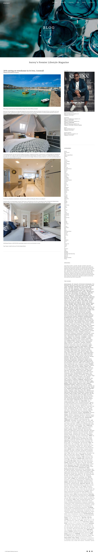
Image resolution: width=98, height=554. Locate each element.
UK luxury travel (84, 524)
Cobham (70, 337)
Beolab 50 (76, 307)
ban (87, 302)
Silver (92, 483)
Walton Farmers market (87, 528)
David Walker (81, 347)
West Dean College (75, 532)
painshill (69, 449)
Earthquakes (66, 187)
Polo (69, 459)
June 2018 (81, 268)
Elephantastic (66, 358)
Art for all (71, 299)
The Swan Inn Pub (74, 515)
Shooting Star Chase (87, 482)
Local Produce (72, 422)
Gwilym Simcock (84, 385)
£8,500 (79, 540)
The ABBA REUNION (69, 500)
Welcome (54, 2)
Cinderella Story (79, 333)
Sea (76, 478)
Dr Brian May (79, 352)
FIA (67, 369)
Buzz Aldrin (71, 321)
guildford (66, 383)
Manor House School (87, 429)
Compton (89, 337)
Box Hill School (82, 312)
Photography (78, 455)
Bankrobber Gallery (72, 303)
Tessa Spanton (90, 498)
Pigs (65, 457)
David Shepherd (84, 346)
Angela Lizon (71, 295)
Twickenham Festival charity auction (76, 524)
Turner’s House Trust (71, 523)
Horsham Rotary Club (68, 397)
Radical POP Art (70, 463)
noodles (81, 443)
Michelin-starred (66, 435)
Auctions (79, 300)
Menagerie (70, 434)
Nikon (73, 443)
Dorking (65, 352)
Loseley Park (66, 213)
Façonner (81, 365)
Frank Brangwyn (86, 373)
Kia (69, 412)
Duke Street (77, 355)
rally (74, 463)
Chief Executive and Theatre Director (71, 329)
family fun (92, 365)
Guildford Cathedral (72, 383)
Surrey (65, 241)
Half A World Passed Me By (73, 387)
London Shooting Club (86, 424)
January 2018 (74, 269)
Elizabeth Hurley (81, 358)
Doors (91, 351)
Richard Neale (81, 466)
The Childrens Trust (69, 504)
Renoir (88, 463)
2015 (69, 289)
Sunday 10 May (84, 492)
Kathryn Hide (90, 409)
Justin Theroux (67, 409)
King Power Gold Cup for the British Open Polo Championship (80, 413)
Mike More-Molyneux (84, 435)
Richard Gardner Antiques (72, 466)
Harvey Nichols (71, 389)
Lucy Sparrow (89, 426)
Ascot (92, 299)
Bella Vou (71, 307)
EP (72, 284)
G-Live (81, 375)
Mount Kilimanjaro (79, 437)
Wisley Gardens (67, 537)
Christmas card (87, 331)
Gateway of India (74, 376)
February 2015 (78, 277)
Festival (78, 367)
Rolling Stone (73, 470)
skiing (81, 486)
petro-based (77, 454)
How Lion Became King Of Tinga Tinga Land (75, 398)
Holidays (65, 202)
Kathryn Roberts (67, 411)
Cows (83, 341)
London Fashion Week (71, 424)
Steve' (67, 490)
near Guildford (82, 441)
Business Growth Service (79, 320)
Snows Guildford (72, 487)
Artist (79, 299)
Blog (78, 2)
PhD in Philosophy (88, 454)
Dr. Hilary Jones (67, 353)
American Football (74, 294)
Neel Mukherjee (87, 441)
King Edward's (86, 412)
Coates (65, 337)
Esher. (83, 362)
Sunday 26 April (89, 492)
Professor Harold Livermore (88, 461)
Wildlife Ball (89, 535)
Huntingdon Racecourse (78, 399)
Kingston (66, 415)
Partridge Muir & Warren (79, 449)
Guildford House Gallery (81, 383)
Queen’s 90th (84, 462)
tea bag (74, 498)
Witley (73, 537)
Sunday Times (66, 494)
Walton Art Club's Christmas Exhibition (78, 528)
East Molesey (72, 356)
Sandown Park (88, 475)
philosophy (66, 455)
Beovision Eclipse (82, 307)
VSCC (65, 528)
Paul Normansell (90, 450)
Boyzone (66, 313)
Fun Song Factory (89, 374)
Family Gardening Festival (69, 366)
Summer (87, 491)
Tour (91, 519)
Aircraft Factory (67, 292)
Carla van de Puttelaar (68, 322)
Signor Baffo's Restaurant (75, 483)
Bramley (70, 313)
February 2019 (67, 267)
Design (65, 183)
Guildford (65, 197)
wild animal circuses (84, 535)
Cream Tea (70, 343)
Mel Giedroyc (86, 433)
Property (71, 2)
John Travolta (86, 407)
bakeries (84, 302)
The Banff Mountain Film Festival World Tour (74, 502)
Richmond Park (82, 467)
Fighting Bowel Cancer (80, 369)
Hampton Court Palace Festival (74, 388)
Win (66, 536)
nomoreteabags (76, 443)
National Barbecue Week (84, 438)
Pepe (69, 453)
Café (75, 321)
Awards (65, 162)
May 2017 (88, 270)
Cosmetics (66, 181)
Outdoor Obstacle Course (71, 447)
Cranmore (83, 342)
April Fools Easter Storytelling (77, 298)
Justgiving (90, 408)
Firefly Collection (73, 370)
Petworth (82, 454)
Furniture (70, 375)
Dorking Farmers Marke (72, 352)
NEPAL (69, 442)
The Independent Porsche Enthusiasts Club (79, 508)
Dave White (66, 346)
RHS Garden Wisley (84, 465)
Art (64, 157)
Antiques (65, 156)
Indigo (89, 401)
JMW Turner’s (83, 406)
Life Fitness (68, 421)
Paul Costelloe (77, 450)
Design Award (83, 350)
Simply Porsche (66, 486)
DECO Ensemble (73, 350)
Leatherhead (67, 420)
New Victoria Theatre (84, 442)
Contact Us (91, 2)
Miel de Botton (72, 435)
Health (81, 389)
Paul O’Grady (66, 451)
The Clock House (75, 504)
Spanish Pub (90, 487)
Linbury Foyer (73, 421)
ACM (65, 291)
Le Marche (76, 418)
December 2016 (83, 272)
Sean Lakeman (66, 479)
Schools (65, 233)
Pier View (17, 246)
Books (65, 166)
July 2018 (77, 268)
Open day (85, 446)
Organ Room (89, 446)
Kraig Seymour (82, 415)
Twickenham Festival (68, 524)
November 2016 (89, 272)
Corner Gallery (67, 339)
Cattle (69, 324)
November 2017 (87, 269)
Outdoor (65, 221)
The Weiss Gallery (83, 516)
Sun (80, 492)
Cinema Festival (87, 333)
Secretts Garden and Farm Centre (79, 479)
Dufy (73, 355)
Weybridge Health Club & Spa (69, 253)
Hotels (65, 206)
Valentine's (66, 248)
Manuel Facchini (67, 430)
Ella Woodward (80, 360)
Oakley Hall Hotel (80, 445)
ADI (80, 291)
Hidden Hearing (67, 392)
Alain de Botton (75, 292)
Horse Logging (83, 394)
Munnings (90, 437)
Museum (65, 438)
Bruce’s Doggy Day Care (69, 318)
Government (81, 380)
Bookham (77, 309)
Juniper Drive (85, 408)
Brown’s (77, 317)
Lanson (83, 416)
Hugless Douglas (70, 399)
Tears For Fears (80, 498)
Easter (76, 356)
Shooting (81, 482)
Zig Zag (72, 540)
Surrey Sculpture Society (74, 495)
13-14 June (76, 287)
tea (71, 498)
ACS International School (72, 291)
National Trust (66, 217)
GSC (88, 382)
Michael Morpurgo (89, 434)
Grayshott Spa (75, 382)
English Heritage (83, 361)
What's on (68, 535)
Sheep (70, 482)
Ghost (69, 378)
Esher (80, 362)
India (79, 401)
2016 (65, 153)
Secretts (71, 479)
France (71, 373)
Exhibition (91, 364)
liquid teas (83, 421)
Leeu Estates (79, 420)
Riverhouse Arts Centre (69, 469)
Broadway (75, 316)
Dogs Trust (83, 351)
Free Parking (70, 374)
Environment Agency (68, 362)
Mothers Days (67, 437)
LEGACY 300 (84, 420)
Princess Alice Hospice (71, 461)
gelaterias (88, 376)
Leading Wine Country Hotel (84, 418)
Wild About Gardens (67, 257)
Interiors (76, 402)
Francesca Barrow (78, 373)
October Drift (78, 446)
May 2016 (91, 273)
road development (88, 469)
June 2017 (84, 270)
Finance (65, 192)
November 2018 (85, 267)
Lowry (76, 426)
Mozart (84, 437)
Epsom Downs (75, 362)
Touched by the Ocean (86, 519)
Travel (65, 246)
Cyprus (80, 343)
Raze (81, 463)
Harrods (65, 389)
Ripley (88, 467)
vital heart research (83, 527)
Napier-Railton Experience (75, 438)
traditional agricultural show (70, 520)
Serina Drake (80, 480)
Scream (65, 478)
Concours (83, 338)
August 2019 (66, 265)
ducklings (70, 355)
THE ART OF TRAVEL (84, 500)
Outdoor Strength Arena (80, 447)
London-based (71, 425)
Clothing (65, 176)
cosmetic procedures (84, 339)
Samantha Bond (76, 475)
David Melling (77, 346)
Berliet (88, 307)
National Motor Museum (80, 439)
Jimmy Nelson (77, 406)
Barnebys (71, 304)
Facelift (69, 365)
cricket (74, 343)
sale (82, 474)
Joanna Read (89, 406)
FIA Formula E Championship (85, 284)
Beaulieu (85, 305)
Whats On (66, 256)
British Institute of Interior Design (81, 314)
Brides (90, 313)
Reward (75, 465)
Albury (85, 292)
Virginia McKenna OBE (77, 527)
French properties (82, 374)
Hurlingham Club (86, 399)
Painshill (65, 222)
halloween (81, 387)
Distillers (72, 351)
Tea (65, 242)
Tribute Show (85, 520)
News (65, 218)
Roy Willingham (87, 471)
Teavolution (85, 498)
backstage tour (78, 302)
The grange (90, 507)
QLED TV (79, 462)
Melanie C (90, 433)
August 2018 (73, 268)
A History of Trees (84, 289)
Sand (84, 475)
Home (65, 203)
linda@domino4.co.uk (71, 128)
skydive (84, 486)
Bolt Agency (66, 309)
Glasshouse (69, 379)
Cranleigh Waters (77, 342)
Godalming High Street (68, 380)
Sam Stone (71, 475)
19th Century (82, 287)
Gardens (65, 196)
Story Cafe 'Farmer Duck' (79, 490)
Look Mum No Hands (78, 425)
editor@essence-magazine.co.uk (73, 113)
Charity (65, 151)
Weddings (66, 251)
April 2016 (66, 274)
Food (65, 193)
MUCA (87, 437)
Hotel (82, 397)
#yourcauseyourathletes (86, 286)
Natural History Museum (75, 441)
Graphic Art (70, 382)
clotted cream (77, 335)
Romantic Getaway (79, 470)
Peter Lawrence (89, 453)
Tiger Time (84, 517)
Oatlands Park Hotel (87, 445)
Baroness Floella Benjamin (79, 304)
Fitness (78, 370)
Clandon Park (85, 334)
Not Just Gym (85, 443)
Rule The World (86, 473)
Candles (91, 321)
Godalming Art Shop (87, 379)
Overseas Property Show (89, 447)
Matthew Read (75, 431)
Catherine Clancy (85, 322)
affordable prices (90, 291)
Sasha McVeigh (81, 477)
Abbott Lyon (88, 290)
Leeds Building (73, 420)
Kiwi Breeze (71, 415)
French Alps (75, 374)
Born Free (66, 167)
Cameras (87, 321)
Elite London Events (73, 358)
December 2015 (87, 274)
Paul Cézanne (72, 450)
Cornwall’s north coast (12, 246)
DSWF (85, 353)
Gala (86, 375)
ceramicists (73, 324)
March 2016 (70, 274)
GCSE (84, 376)
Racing (65, 463)
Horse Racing (89, 394)
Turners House (86, 521)
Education (66, 188)
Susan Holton (69, 496)
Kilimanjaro (80, 412)
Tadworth (87, 496)
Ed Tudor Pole (86, 356)
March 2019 (89, 265)
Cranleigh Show (70, 342)
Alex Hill (68, 294)
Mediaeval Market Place (68, 433)
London (65, 212)
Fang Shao (77, 366)
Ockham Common (72, 446)
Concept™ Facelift (76, 338)
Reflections (85, 463)
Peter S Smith (69, 454)
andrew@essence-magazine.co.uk (73, 121)
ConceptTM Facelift (68, 338)
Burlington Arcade (82, 318)
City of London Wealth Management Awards (73, 334)
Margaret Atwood (73, 430)
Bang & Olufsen (67, 163)
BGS (91, 307)
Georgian (66, 378)
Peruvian (80, 453)
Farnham (81, 366)
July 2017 (80, 270)
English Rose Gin (89, 361)
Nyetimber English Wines (72, 445)
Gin (83, 378)
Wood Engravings (68, 539)
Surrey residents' (66, 495)
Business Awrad (70, 320)
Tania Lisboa (66, 498)
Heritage (65, 201)
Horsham (66, 396)
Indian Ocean (84, 401)
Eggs (75, 357)
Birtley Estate (70, 308)
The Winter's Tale (88, 516)
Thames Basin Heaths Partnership (85, 499)
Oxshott (65, 449)
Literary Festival (88, 421)
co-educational (84, 335)
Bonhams (72, 309)
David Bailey (71, 346)
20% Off (87, 287)
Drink (65, 186)
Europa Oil (76, 284)
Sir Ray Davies (76, 486)
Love (68, 426)
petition (73, 454)
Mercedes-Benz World (76, 434)
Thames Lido (66, 243)
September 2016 (73, 273)
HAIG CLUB (66, 198)
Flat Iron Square (83, 370)
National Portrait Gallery (88, 439)
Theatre (66, 517)
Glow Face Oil (66, 152)
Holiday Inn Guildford (73, 393)
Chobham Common (85, 330)
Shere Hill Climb (74, 482)
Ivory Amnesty (66, 404)
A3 (69, 290)
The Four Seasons (84, 507)
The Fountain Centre (77, 507)
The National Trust (87, 511)
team (76, 498)
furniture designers (76, 375)
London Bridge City (83, 422)
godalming (80, 379)
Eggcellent (71, 357)
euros (76, 364)
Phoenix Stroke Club (71, 455)
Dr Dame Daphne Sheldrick (88, 352)
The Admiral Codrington (77, 500)
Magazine (63, 2)
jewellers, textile (71, 406)
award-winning (67, 302)
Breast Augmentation (77, 313)
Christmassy (73, 333)
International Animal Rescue (84, 402)
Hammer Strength (86, 387)
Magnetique (70, 429)
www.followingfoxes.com (90, 539)
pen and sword (76, 451)
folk (68, 371)
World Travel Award (83, 539)
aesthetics (84, 291)
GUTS (72, 385)
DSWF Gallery (90, 353)
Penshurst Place (82, 451)
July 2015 (85, 275)
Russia (67, 474)
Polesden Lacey (80, 458)
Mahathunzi (75, 429)
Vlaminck (90, 527)
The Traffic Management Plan (76, 516)
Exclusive (86, 364)
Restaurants (66, 227)
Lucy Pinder (85, 426)
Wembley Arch (85, 531)
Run (90, 473)
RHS (65, 228)
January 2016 (81, 274)
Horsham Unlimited (76, 397)
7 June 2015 (70, 287)
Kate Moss (85, 409)
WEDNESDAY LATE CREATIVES (78, 531)
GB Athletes (80, 376)
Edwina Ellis (66, 357)
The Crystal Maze (87, 504)
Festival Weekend (83, 367)
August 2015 (80, 275)
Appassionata (85, 296)
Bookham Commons (83, 309)
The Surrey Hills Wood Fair (68, 515)
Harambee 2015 (85, 388)
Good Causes (75, 380)
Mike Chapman (78, 435)
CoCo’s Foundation (76, 337)
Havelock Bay (77, 389)
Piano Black (83, 455)
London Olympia (79, 424)
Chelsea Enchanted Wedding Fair (74, 328)
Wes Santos (89, 531)
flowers (65, 371)
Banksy (83, 303)
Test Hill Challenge (69, 499)
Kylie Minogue (69, 416)
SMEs (68, 487)
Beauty (89, 305)
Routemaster (82, 471)
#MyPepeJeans (77, 286)
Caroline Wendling (77, 322)
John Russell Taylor (80, 407)
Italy (65, 208)
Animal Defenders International (82, 295)
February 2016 (75, 274)
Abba (84, 290)
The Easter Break (71, 507)
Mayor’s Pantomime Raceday (83, 431)
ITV (92, 403)
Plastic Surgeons (72, 457)
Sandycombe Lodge (67, 477)
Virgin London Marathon (69, 527)
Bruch (76, 318)
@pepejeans (76, 289)
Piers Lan (90, 455)
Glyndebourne (75, 379)
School (86, 477)
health (84, 389)
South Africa (81, 487)
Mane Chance (80, 429)
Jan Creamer (72, 404)
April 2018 (89, 268)
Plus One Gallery (78, 457)
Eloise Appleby (69, 361)
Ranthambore (77, 463)
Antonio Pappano (78, 296)
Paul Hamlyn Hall (83, 450)
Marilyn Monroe (86, 430)
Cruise (65, 182)
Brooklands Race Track (69, 317)
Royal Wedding (80, 473)
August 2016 (78, 273)
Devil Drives (89, 350)
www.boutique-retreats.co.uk (23, 243)
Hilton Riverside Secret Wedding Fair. (77, 392)
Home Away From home (75, 394)
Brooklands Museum (68, 168)
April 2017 (92, 270)
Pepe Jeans (66, 223)
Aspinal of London (68, 300)
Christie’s (76, 331)
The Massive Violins (73, 511)
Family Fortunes (86, 365)
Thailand (77, 499)
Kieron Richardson (74, 412)
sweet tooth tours (82, 496)
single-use (71, 486)
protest (76, 462)
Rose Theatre (77, 471)
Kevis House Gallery (84, 411)
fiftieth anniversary (71, 369)
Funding (65, 375)
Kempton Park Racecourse (75, 411)
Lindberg (78, 421)
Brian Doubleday (85, 313)
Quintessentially (89, 462)
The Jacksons (88, 508)
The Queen (89, 512)
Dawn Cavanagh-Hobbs (88, 347)
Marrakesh (70, 431)
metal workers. (83, 434)
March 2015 (72, 277)
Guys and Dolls (77, 385)
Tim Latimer (78, 519)
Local (65, 211)
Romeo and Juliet (71, 471)
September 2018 (67, 268)
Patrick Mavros (66, 450)
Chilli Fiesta (75, 330)
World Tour (78, 539)
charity (65, 171)
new (71, 442)
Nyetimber (65, 445)
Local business (67, 422)
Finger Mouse (66, 370)
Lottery (65, 426)
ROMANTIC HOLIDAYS (87, 470)
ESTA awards (87, 362)
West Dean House (87, 532)
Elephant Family (80, 357)
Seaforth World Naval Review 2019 (83, 478)
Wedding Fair (66, 531)
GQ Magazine (87, 380)
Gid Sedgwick (74, 378)
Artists (85, 299)
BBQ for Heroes (78, 305)
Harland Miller (91, 388)
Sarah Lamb (76, 477)
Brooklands (80, 316)
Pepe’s (77, 453)
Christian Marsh (70, 331)
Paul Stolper (71, 451)
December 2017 (80, 269)
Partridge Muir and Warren (88, 449)
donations (87, 351)
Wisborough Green (89, 536)
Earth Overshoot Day (88, 355)
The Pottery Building (84, 512)
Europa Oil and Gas (70, 364)
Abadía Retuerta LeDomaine (76, 290)
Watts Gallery (90, 529)
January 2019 (72, 267)
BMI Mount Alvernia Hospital (85, 308)
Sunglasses (71, 494)
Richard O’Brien (87, 466)
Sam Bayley (66, 475)
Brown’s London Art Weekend (86, 317)
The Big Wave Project (67, 503)
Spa (65, 236)
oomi (82, 446)
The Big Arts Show (91, 502)
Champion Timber (73, 325)
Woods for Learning (74, 539)
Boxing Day (88, 312)
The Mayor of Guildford (80, 511)
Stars (65, 238)
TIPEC (82, 519)
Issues (84, 2)
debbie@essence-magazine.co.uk (73, 123)
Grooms (84, 382)
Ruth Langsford (71, 474)
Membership (66, 434)
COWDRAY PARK (71, 341)
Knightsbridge (76, 415)
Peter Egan (84, 453)
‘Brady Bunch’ (82, 540)
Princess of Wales (80, 461)
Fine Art (90, 369)
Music (65, 216)
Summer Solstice (76, 492)
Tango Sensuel (91, 496)
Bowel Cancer (71, 312)
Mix (93, 435)
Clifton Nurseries (70, 335)
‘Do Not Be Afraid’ (87, 540)
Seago (91, 478)
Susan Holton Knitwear (75, 496)
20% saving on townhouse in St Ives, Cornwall (23, 71)
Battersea (88, 304)
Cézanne (78, 324)
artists (82, 299)
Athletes (74, 300)
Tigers (70, 519)
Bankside (79, 303)
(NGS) (65, 287)
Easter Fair (81, 356)
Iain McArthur (70, 401)
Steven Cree (71, 490)
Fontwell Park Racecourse (81, 371)
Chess (83, 328)
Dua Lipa (65, 355)
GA (84, 375)
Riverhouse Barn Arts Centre (79, 469)
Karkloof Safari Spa (73, 409)
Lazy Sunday (70, 418)
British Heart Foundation (69, 314)
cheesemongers (84, 326)
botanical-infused (82, 311)
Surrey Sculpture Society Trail (82, 495)
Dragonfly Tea (73, 353)
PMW (83, 457)
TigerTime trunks (74, 519)
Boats (92, 308)
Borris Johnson (75, 311)
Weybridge (66, 252)
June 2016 (87, 273)
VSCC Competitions (69, 528)
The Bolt (73, 503)
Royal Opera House (67, 231)
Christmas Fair (67, 333)
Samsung (66, 232)
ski (79, 486)
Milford (90, 435)
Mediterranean (75, 433)
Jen (88, 404)
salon (84, 474)
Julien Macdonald (71, 408)
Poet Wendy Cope (73, 458)
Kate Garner (80, 409)
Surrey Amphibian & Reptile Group (82, 494)
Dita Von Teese (77, 351)
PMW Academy (87, 457)
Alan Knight (81, 292)
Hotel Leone (86, 397)
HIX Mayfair (66, 393)
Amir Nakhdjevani (83, 294)
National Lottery (72, 439)
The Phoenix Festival (77, 512)
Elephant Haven (86, 357)
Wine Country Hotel (83, 536)
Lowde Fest (72, 426)
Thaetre (74, 499)
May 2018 (85, 268)
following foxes (72, 371)
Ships (78, 482)
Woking (65, 258)
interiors (65, 207)
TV (64, 247)
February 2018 (69, 269)
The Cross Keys (81, 504)
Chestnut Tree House (89, 328)
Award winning (66, 161)
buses (88, 318)
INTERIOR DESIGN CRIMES (69, 402)
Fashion (65, 191)
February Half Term (72, 367)
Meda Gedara (91, 431)
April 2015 (68, 277)
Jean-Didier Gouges (83, 404)
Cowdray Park (78, 341)
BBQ (73, 305)
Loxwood (80, 426)
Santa (72, 477)
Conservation (66, 178)
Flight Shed (89, 370)
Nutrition (90, 443)
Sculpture (73, 478)
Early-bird (82, 355)
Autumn (90, 300)
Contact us (16, 551)
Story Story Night (86, 490)
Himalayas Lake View (89, 392)
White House (73, 535)
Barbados (88, 303)
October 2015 (68, 275)
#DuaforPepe (70, 286)
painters (73, 449)
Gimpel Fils (79, 378)
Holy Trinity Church (80, 285)
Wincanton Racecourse (71, 536)
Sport (65, 237)
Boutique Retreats (23, 246)
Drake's (78, 353)
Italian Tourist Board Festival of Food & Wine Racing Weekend (77, 403)
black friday (76, 308)
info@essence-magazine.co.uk (72, 133)
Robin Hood (68, 470)
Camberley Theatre (81, 321)
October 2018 (90, 267)
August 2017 (76, 270)
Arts (65, 158)
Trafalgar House (77, 520)
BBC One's (69, 305)
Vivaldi (87, 527)
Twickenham (86, 523)
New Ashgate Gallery (76, 442)
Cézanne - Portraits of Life (86, 324)
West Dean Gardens (81, 532)
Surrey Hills (91, 494)
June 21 (80, 408)
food (87, 371)
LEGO (89, 420)
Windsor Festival (77, 536)
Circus (92, 333)
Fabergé (65, 365)
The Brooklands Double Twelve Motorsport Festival (82, 503)
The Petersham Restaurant (69, 512)
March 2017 (66, 272)
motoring (73, 437)
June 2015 (89, 275)
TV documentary (78, 523)
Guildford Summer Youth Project (82, 384)
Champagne (66, 325)
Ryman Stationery (78, 474)
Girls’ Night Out (87, 378)
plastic (67, 457)
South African (86, 487)
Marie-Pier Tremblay (80, 430)
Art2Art (75, 299)
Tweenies (82, 523)
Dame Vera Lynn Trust (87, 343)
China (65, 172)
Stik (74, 490)
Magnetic (65, 429)
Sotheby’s (77, 487)
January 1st (77, 404)
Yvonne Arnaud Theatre (67, 540)
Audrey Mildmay (84, 300)
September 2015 (75, 275)
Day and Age (66, 348)
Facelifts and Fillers (75, 365)
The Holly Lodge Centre (68, 508)
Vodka (93, 527)
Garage (89, 375)
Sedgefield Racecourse (89, 479)
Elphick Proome (76, 361)
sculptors (68, 478)
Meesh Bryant (80, 433)
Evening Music (81, 364)
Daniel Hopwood (67, 284)
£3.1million (75, 540)
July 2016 (83, 273)
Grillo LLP (80, 382)
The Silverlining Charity (88, 513)
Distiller (68, 351)
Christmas (66, 173)
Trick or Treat (90, 520)
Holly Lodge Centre (85, 393)
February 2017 (71, 272)
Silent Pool (82, 483)
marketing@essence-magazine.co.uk (73, 118)
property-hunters (71, 462)
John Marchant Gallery (72, 407)
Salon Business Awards (90, 474)
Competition (66, 177)
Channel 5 (80, 325)
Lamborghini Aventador (77, 416)
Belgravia (66, 307)
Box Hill (76, 312)
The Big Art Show (84, 502)
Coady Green (90, 335)
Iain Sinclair (76, 401)
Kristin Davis (88, 415)
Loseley (84, 425)
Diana (65, 351)
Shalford (66, 482)
